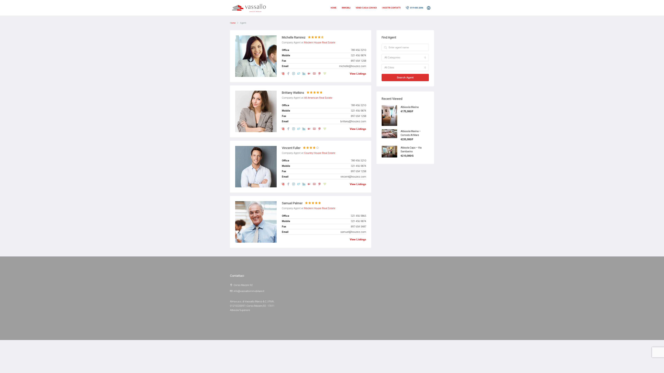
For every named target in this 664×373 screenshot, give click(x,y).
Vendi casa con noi (366, 8)
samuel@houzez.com (353, 231)
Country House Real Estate (319, 153)
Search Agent (405, 77)
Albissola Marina (410, 107)
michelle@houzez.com (352, 66)
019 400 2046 (416, 8)
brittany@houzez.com (353, 121)
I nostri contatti (391, 8)
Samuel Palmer (292, 203)
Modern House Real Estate (319, 42)
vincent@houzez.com (353, 176)
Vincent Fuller (291, 148)
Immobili (346, 8)
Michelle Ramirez (294, 37)
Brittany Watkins (293, 92)
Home (333, 8)
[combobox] (405, 57)
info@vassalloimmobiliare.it (249, 291)
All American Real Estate (318, 97)
